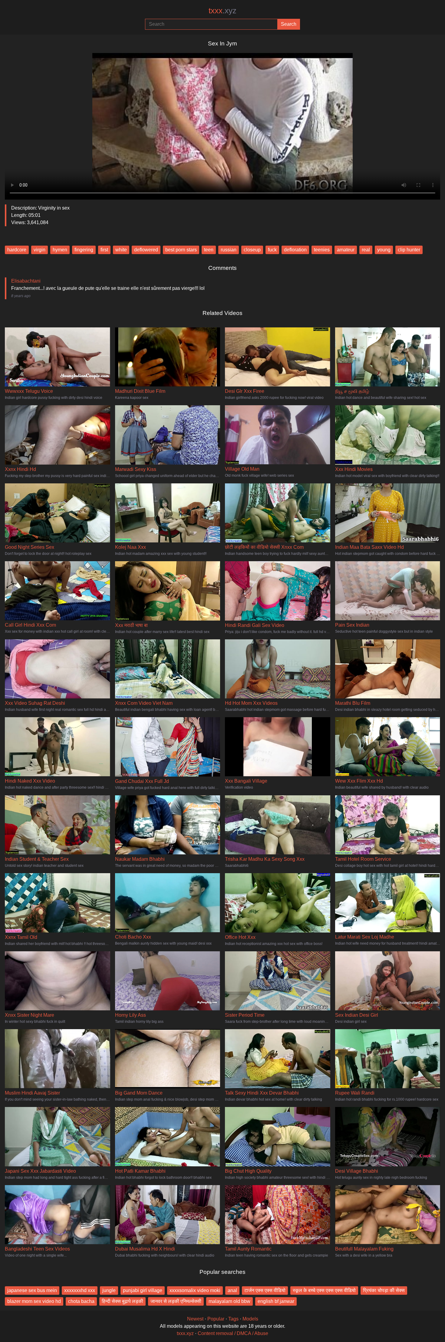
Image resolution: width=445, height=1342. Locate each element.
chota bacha (81, 1301)
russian (228, 249)
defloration (295, 249)
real (366, 249)
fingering (83, 249)
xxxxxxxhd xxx (79, 1290)
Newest (195, 1318)
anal (232, 1290)
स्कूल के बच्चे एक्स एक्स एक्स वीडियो (324, 1290)
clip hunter (409, 249)
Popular (215, 1318)
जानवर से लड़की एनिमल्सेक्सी (175, 1301)
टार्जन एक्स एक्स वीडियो (264, 1290)
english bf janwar (276, 1301)
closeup (252, 249)
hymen (60, 249)
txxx (222, 10)
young (384, 249)
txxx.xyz (185, 1333)
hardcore (16, 249)
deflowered (146, 249)
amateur (345, 249)
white (121, 249)
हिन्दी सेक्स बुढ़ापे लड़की (122, 1301)
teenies (322, 249)
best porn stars (181, 249)
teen (208, 249)
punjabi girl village (142, 1290)
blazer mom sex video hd (34, 1301)
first (104, 249)
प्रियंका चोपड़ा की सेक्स (384, 1290)
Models (250, 1318)
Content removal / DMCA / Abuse (233, 1333)
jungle (109, 1290)
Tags (233, 1318)
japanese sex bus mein (32, 1290)
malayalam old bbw (229, 1301)
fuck (272, 249)
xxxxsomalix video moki (195, 1290)
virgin (39, 249)
